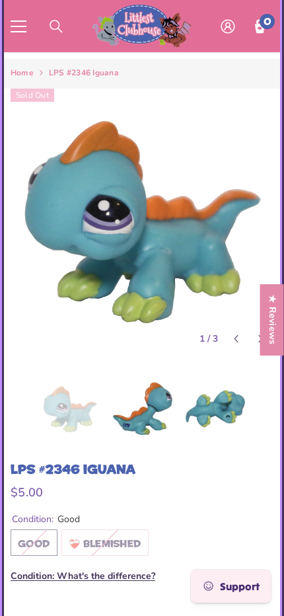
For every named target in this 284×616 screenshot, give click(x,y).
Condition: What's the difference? (83, 576)
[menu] (18, 26)
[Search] (56, 26)
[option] (142, 220)
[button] (236, 338)
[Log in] (227, 26)
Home (22, 72)
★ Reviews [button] (272, 320)
